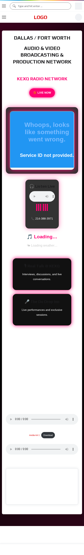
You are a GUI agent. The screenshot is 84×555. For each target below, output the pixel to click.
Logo (40, 17)
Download (48, 430)
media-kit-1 (34, 430)
